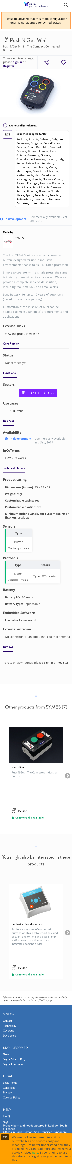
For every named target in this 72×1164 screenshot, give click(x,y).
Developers (9, 1035)
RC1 (7, 134)
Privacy (7, 1092)
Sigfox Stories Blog (14, 1059)
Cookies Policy (11, 1097)
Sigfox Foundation (13, 1064)
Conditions (9, 1087)
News (6, 1054)
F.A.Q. (7, 1116)
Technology (9, 1025)
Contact (7, 1020)
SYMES (19, 238)
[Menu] (5, 5)
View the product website (22, 334)
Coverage (8, 1030)
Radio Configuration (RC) (23, 125)
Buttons (18, 411)
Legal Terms (10, 1082)
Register (8, 66)
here (35, 1152)
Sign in (17, 62)
